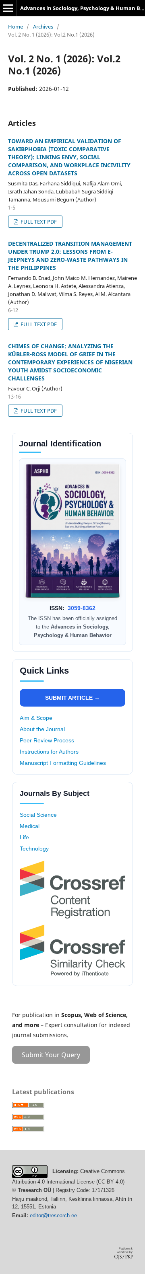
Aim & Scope (36, 718)
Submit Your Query (51, 1054)
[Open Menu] (8, 8)
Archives (43, 26)
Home (15, 26)
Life (24, 837)
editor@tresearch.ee (53, 1215)
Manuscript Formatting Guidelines (63, 763)
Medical (29, 826)
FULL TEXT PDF (38, 221)
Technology (34, 848)
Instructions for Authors (49, 751)
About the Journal (42, 729)
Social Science (38, 815)
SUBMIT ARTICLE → (72, 698)
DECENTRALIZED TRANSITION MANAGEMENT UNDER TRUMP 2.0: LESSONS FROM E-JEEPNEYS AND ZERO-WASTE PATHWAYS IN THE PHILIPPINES (70, 255)
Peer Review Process (47, 740)
